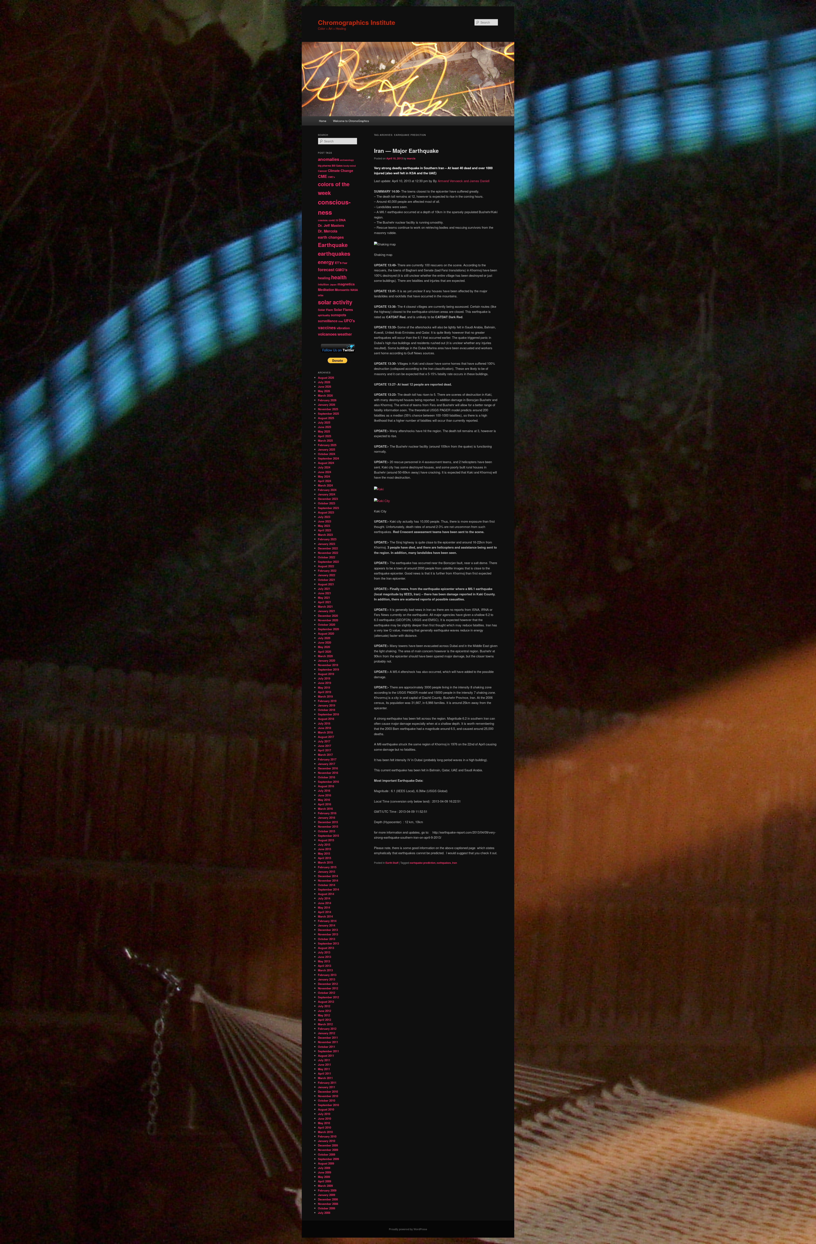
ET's (338, 262)
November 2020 (328, 620)
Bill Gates (337, 165)
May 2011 (324, 1069)
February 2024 (327, 490)
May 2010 (324, 1123)
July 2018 (324, 723)
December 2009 (328, 1145)
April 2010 (324, 1127)
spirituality (324, 315)
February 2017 (327, 759)
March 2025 (325, 440)
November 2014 (328, 880)
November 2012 (328, 988)
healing (324, 277)
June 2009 (324, 1172)
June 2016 (324, 795)
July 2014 (324, 898)
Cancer (322, 171)
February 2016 (327, 813)
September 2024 (328, 458)
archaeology (347, 160)
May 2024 (324, 476)
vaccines (327, 328)
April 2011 (324, 1073)
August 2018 (326, 719)
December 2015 (328, 822)
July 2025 (324, 422)
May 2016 (324, 800)
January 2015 (326, 872)
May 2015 (324, 853)
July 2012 (324, 1006)
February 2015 (327, 867)
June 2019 (324, 683)
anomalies (328, 159)
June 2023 (324, 521)
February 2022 (327, 571)
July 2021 (324, 589)
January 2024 (326, 494)
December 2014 (328, 876)
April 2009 (324, 1181)
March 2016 (325, 809)
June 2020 (324, 642)
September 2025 (328, 413)
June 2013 (324, 957)
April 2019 (324, 692)
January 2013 (326, 979)
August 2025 (326, 418)
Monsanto (342, 290)
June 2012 (324, 1011)
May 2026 (324, 391)
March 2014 (325, 916)
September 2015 (328, 836)
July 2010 (324, 1114)
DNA (342, 220)
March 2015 (325, 862)
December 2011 (328, 1037)
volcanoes (327, 334)
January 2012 (326, 1033)
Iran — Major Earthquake (406, 151)
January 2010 (326, 1141)
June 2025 (324, 427)
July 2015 (324, 845)
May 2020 (324, 647)
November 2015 (328, 826)
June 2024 (324, 472)
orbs (320, 295)
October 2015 (326, 831)
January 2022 (326, 575)
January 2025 (326, 449)
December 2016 (328, 768)
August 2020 (326, 633)
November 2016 (328, 773)
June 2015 (324, 849)
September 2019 (328, 669)
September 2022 (328, 562)
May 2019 (324, 687)
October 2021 (326, 580)
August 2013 (326, 948)
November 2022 (328, 553)
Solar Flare (325, 310)
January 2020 (326, 660)
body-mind (349, 165)
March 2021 (325, 606)
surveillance (327, 320)
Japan (333, 284)
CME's (331, 177)
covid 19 (333, 220)
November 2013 (328, 934)
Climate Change (340, 170)
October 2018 (326, 710)
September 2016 (328, 782)
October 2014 (326, 885)
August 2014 (326, 894)
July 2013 (324, 952)
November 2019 (328, 665)
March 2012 (325, 1024)
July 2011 (324, 1060)
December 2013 (328, 930)
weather (344, 334)
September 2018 (328, 714)
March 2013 (325, 970)
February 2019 (327, 701)
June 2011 (324, 1064)
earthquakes (334, 253)
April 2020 (324, 652)
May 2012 (324, 1015)
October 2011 (326, 1047)
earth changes (331, 237)
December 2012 (328, 984)
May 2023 (324, 526)
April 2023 (324, 530)
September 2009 (328, 1159)
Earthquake (333, 245)
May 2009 (324, 1177)
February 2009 (327, 1190)
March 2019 (325, 696)
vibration (343, 328)
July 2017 (324, 741)
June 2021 (324, 593)
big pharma (324, 165)
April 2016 (324, 804)
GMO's (341, 269)
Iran (454, 863)
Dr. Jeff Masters (331, 225)
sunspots (338, 314)
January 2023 (326, 544)
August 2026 (326, 378)
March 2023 (325, 535)
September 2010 (328, 1105)
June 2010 (324, 1118)
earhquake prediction (422, 863)
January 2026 (326, 405)
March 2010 (325, 1132)
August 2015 (326, 840)
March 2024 (325, 485)
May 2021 (324, 598)
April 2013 (324, 966)
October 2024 (326, 454)
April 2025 (324, 436)
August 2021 (326, 584)
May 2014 (324, 907)
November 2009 (328, 1150)
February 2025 (327, 445)
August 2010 (326, 1109)
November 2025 (328, 409)
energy (326, 261)
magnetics (346, 284)
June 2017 (324, 746)
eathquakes (444, 863)
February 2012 (327, 1029)
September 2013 (328, 943)
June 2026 (324, 386)
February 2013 (327, 975)
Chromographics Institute (356, 22)
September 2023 (328, 508)
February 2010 (327, 1136)
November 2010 (328, 1096)
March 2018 (325, 732)
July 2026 (324, 382)
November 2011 (328, 1042)
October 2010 (326, 1100)
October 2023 (326, 503)
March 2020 (325, 656)
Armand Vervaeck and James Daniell (463, 181)
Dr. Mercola (327, 231)
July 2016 (324, 791)
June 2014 (324, 903)
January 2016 (326, 818)
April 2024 (324, 481)
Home (322, 121)
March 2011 (325, 1078)
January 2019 (326, 705)
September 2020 (328, 629)
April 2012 (324, 1020)
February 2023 (327, 539)
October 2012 (326, 993)
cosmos (323, 220)
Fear (344, 263)
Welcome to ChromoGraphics (351, 121)
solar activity (335, 302)
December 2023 (328, 499)
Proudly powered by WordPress (408, 1229)
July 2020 (324, 638)
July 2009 (324, 1168)
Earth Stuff (391, 863)
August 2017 (326, 737)
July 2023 (324, 517)
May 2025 (324, 431)
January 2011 (326, 1087)
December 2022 (328, 548)
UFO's (349, 320)
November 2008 (328, 1204)
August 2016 (326, 786)
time (340, 321)
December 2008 (328, 1199)
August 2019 (326, 674)
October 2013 (326, 939)
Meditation (326, 289)
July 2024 (324, 467)
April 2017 (324, 750)
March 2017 (325, 755)
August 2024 (326, 463)
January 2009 (326, 1195)
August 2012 (326, 1002)
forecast (326, 269)
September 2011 (328, 1051)
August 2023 (326, 512)
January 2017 (326, 764)
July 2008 (324, 1213)
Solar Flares (343, 309)
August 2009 (326, 1163)
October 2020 (326, 625)
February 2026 (327, 400)
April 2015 (324, 858)
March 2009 (325, 1186)
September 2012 (328, 997)
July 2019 (324, 678)
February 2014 (327, 921)
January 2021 (326, 611)
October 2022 (326, 557)
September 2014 (328, 889)
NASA (354, 290)
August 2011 (326, 1056)
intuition (323, 284)
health (339, 277)
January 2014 (326, 925)
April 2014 (324, 912)
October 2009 (326, 1154)
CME (322, 176)
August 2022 (326, 566)
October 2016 (326, 777)
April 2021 (324, 602)
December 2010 (328, 1091)
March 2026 (325, 395)
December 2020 (328, 616)
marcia (411, 158)
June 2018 (324, 728)
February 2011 (327, 1083)
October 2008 (326, 1208)
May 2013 (324, 961)
